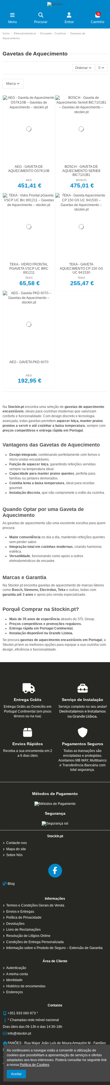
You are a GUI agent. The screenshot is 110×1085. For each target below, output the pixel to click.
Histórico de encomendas (25, 986)
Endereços (14, 992)
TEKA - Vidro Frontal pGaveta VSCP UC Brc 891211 (29, 268)
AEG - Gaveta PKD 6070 (29, 362)
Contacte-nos (16, 843)
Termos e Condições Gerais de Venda (35, 905)
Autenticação (16, 968)
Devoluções (15, 924)
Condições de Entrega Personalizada (35, 942)
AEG (29, 180)
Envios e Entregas (20, 912)
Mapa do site (16, 849)
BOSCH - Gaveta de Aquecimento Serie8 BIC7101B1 (81, 171)
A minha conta (17, 974)
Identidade (14, 980)
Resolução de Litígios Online (28, 936)
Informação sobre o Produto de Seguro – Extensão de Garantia (54, 948)
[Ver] (35, 160)
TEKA (29, 277)
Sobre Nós (14, 855)
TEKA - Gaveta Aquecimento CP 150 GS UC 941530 (81, 268)
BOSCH (81, 180)
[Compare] (28, 160)
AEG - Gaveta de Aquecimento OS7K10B (28, 169)
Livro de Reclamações (23, 930)
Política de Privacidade (23, 917)
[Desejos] (22, 160)
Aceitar (16, 1074)
